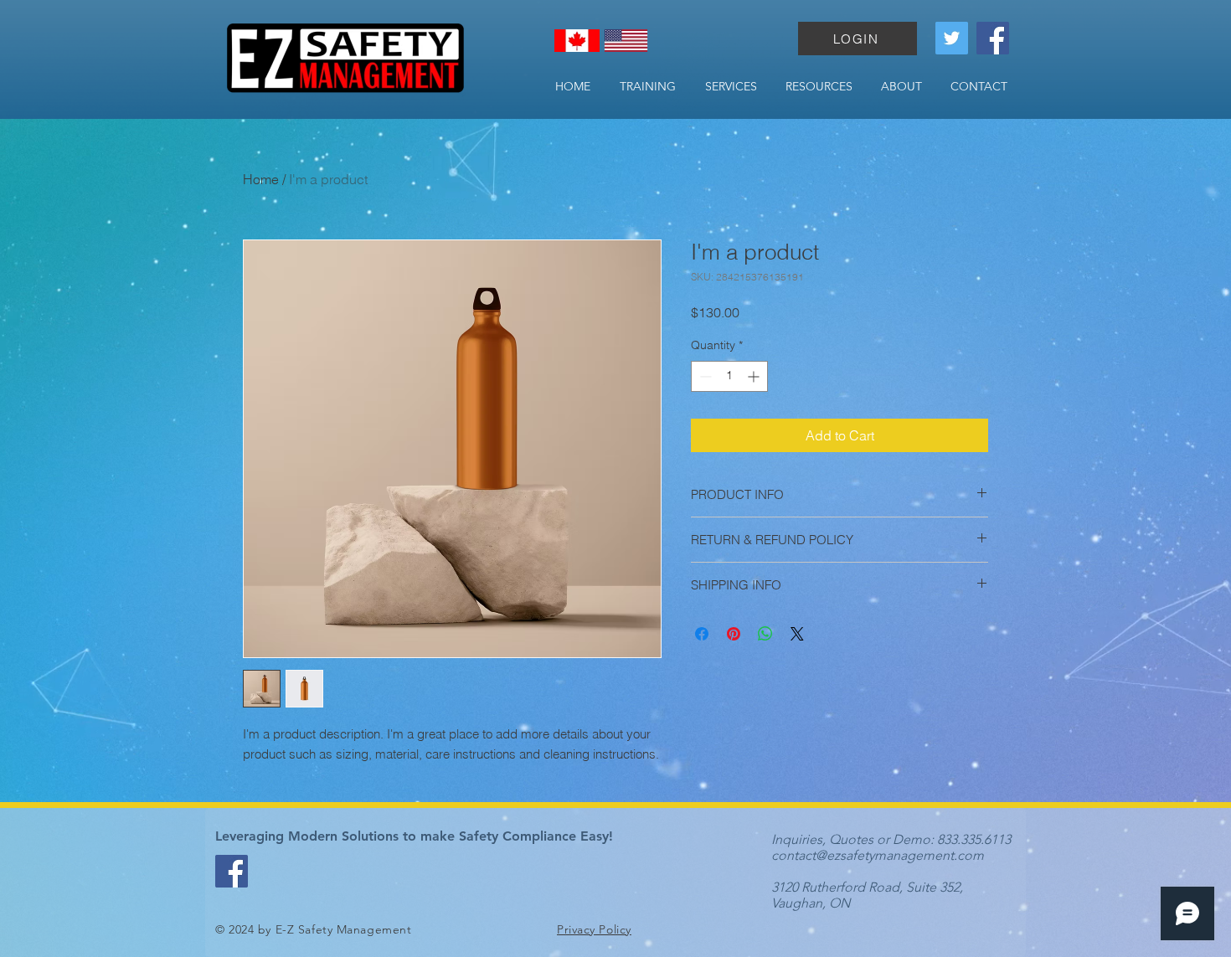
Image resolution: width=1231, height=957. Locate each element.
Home (261, 179)
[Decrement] (703, 376)
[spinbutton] (729, 376)
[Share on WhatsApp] (765, 634)
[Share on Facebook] (702, 634)
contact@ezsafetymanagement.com (877, 855)
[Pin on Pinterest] (734, 634)
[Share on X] (797, 634)
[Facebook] (992, 38)
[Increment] (754, 376)
